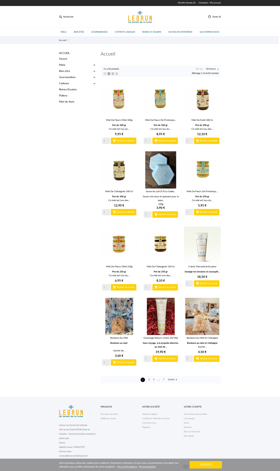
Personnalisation (147, 467)
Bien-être (79, 32)
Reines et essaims (151, 32)
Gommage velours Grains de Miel (161, 338)
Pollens (63, 95)
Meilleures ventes (108, 419)
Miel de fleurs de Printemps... (160, 120)
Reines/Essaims (68, 89)
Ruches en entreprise (180, 32)
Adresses (188, 427)
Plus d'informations (127, 467)
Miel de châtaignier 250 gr (161, 266)
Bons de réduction (192, 432)
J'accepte (205, 464)
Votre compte (193, 407)
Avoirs (186, 423)
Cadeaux (64, 83)
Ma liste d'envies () (187, 3)
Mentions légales (149, 414)
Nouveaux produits (109, 414)
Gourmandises (99, 32)
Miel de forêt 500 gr (202, 120)
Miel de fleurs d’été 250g (119, 266)
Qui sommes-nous (209, 32)
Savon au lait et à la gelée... (161, 191)
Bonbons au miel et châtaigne (202, 338)
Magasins (146, 427)
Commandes (189, 419)
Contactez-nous (149, 423)
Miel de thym (66, 102)
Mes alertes (189, 436)
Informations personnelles (195, 414)
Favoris (63, 59)
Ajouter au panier (123, 141)
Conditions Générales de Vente (156, 419)
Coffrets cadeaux (126, 30)
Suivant (173, 379)
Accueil (64, 53)
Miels (63, 32)
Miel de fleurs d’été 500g (119, 120)
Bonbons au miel (119, 338)
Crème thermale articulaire (202, 266)
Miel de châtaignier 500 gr (119, 191)
